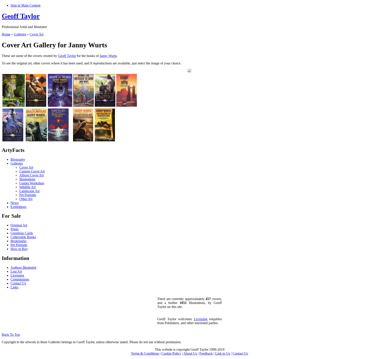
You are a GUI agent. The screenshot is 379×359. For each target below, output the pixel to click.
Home (6, 34)
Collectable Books (23, 237)
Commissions (20, 279)
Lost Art (16, 271)
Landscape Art (29, 191)
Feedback (206, 353)
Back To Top (11, 334)
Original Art (19, 225)
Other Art (25, 199)
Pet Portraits (27, 195)
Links (14, 287)
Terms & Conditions (145, 353)
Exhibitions (18, 207)
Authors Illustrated (23, 267)
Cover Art (36, 34)
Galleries (20, 34)
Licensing (17, 275)
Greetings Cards (22, 233)
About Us (190, 353)
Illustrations (27, 179)
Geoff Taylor (21, 16)
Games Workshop (31, 183)
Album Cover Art (31, 175)
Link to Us (222, 353)
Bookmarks (19, 241)
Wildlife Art (27, 187)
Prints (14, 229)
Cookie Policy (171, 353)
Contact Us (18, 283)
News (15, 203)
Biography (18, 159)
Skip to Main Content (25, 5)
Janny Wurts (108, 56)
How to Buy (19, 249)
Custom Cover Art (32, 171)
